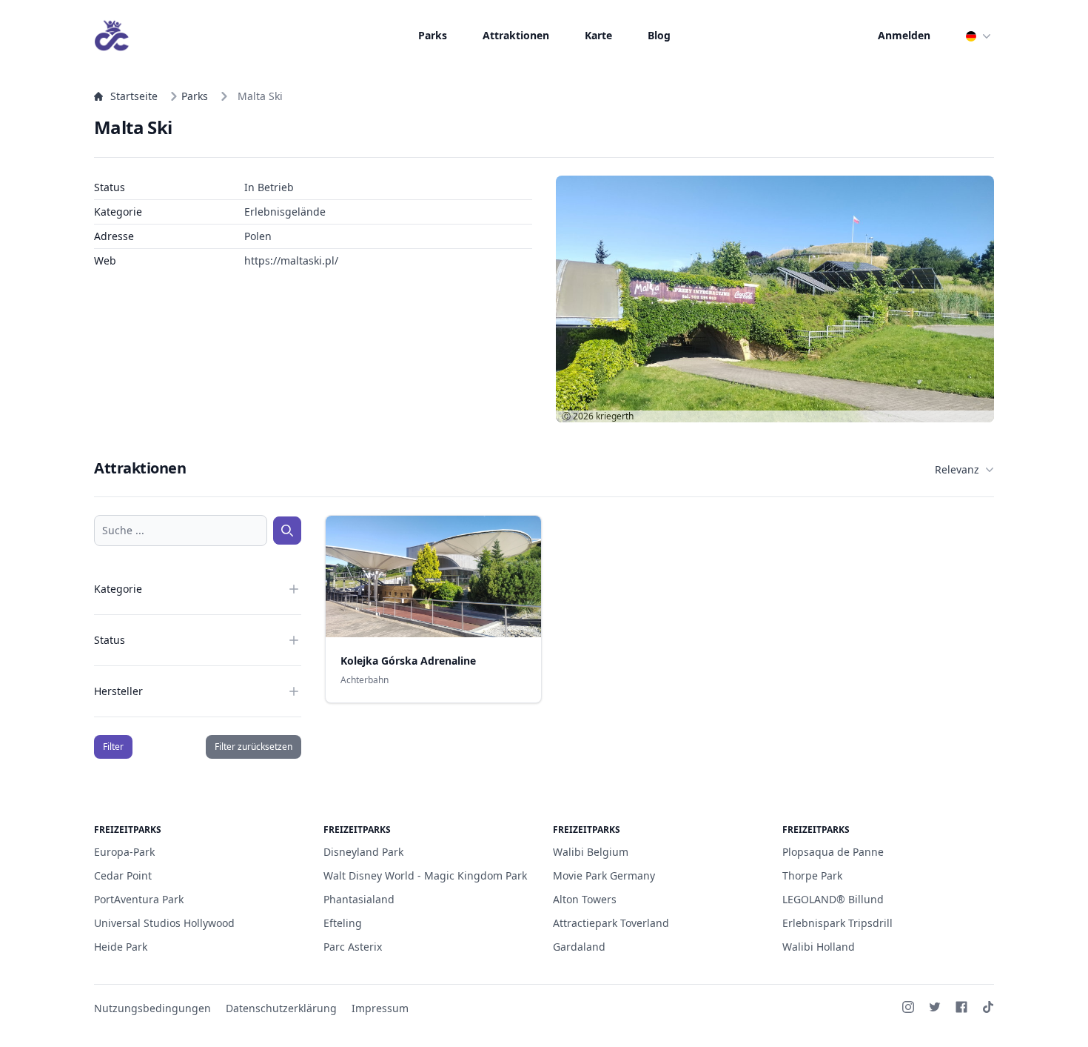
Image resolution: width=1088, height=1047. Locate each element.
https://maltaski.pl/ (291, 260)
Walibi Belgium (590, 852)
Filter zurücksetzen (253, 746)
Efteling (342, 923)
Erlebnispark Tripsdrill (837, 923)
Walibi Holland (818, 947)
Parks (432, 35)
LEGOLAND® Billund (833, 899)
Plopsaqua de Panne (833, 852)
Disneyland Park (363, 852)
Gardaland (579, 947)
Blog (659, 35)
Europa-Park (124, 852)
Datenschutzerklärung (281, 1008)
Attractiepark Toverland (611, 923)
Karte (598, 35)
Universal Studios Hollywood (164, 923)
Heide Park (120, 947)
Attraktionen (516, 35)
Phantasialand (358, 899)
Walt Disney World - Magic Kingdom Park (425, 875)
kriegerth (615, 416)
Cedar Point (123, 875)
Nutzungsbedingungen (152, 1008)
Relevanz (957, 469)
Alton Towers (585, 899)
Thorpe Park (812, 875)
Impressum (380, 1008)
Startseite (134, 96)
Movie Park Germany (604, 875)
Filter (113, 746)
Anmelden (904, 35)
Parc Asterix (352, 947)
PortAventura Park (139, 899)
